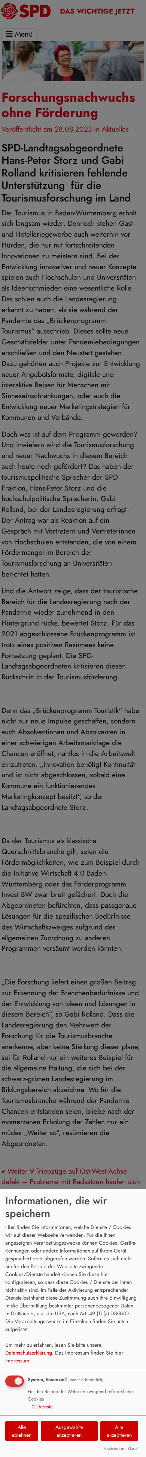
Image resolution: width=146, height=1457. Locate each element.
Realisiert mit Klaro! (120, 1448)
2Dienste (40, 1406)
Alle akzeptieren (119, 1431)
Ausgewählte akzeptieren (69, 1431)
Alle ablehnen (21, 1431)
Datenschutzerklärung (28, 1352)
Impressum (17, 1360)
